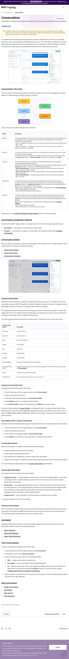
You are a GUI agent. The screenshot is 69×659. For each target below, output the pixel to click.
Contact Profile (24, 408)
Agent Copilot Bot (9, 530)
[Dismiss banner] (66, 2)
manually (59, 231)
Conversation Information (12, 256)
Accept (58, 647)
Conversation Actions (11, 253)
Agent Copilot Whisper (11, 533)
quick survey (61, 1)
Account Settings (61, 187)
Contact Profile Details (11, 250)
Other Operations (9, 596)
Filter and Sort (8, 593)
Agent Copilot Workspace (12, 536)
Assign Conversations (36, 463)
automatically (8, 233)
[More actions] (67, 7)
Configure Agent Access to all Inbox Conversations (23, 571)
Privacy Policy (32, 655)
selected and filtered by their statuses (26, 213)
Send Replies (8, 590)
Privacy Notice (23, 368)
